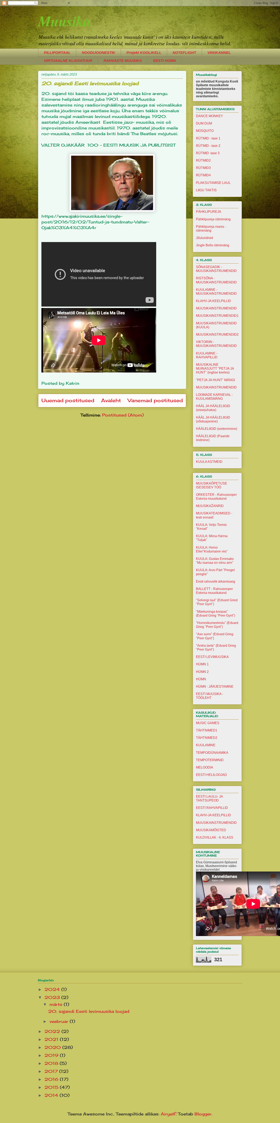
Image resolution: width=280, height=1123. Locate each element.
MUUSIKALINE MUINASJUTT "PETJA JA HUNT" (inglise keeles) (215, 368)
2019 (52, 1055)
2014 (52, 1095)
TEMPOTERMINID (210, 760)
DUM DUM (204, 123)
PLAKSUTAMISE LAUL (213, 183)
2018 (52, 1063)
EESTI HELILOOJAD (211, 775)
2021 (52, 1039)
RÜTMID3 (203, 168)
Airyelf (168, 1113)
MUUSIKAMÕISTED (211, 830)
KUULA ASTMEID (209, 461)
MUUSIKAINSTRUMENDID (216, 308)
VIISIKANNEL (219, 53)
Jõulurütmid (204, 238)
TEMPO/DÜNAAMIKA (212, 752)
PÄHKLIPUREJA (208, 211)
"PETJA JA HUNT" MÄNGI (215, 380)
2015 (52, 1087)
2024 (52, 989)
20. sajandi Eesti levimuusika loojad (90, 83)
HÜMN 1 (202, 664)
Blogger (203, 1113)
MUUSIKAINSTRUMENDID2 (217, 334)
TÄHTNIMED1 (206, 730)
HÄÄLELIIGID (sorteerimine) (216, 428)
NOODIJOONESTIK (98, 53)
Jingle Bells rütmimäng (212, 245)
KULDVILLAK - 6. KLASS (214, 837)
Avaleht (111, 400)
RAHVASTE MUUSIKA (123, 61)
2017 (51, 1071)
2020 (53, 1047)
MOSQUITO (205, 130)
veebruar (59, 1021)
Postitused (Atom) (123, 415)
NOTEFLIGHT (184, 53)
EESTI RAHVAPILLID (212, 807)
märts (56, 1004)
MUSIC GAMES (207, 723)
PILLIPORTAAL (57, 53)
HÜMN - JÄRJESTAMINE (214, 686)
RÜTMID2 (203, 160)
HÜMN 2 (202, 672)
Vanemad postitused (155, 400)
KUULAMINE (205, 745)
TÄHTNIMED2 (206, 737)
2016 (52, 1079)
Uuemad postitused (67, 400)
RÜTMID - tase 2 (208, 145)
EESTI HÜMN (164, 61)
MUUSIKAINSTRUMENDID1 (217, 315)
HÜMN (201, 679)
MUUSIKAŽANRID (210, 506)
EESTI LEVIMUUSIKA (212, 657)
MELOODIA (204, 767)
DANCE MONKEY (209, 116)
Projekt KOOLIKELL (143, 53)
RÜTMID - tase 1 (208, 138)
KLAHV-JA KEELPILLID (213, 301)
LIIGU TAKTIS (206, 190)
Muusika (64, 21)
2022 (52, 1031)
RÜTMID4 (203, 175)
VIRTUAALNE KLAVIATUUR (68, 61)
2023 (52, 997)
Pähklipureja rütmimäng (213, 219)
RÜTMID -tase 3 (208, 153)
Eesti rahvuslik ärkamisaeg (215, 581)
